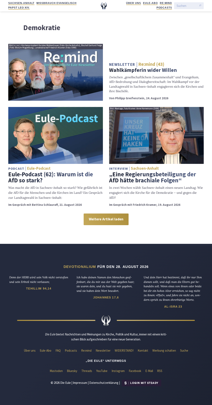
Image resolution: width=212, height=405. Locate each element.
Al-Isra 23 (173, 306)
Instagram (118, 371)
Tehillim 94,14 (38, 288)
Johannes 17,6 (106, 297)
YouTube (101, 371)
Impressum (80, 383)
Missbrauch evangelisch (56, 3)
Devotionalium (80, 267)
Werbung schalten (164, 350)
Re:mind (166, 3)
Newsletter (103, 350)
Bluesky (72, 371)
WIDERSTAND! (124, 350)
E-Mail (149, 371)
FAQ (58, 350)
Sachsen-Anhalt (21, 3)
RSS (159, 371)
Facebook (135, 371)
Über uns (133, 3)
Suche (184, 350)
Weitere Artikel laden (106, 219)
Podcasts (164, 7)
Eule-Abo (150, 3)
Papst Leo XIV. (19, 7)
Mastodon (56, 371)
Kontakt (143, 350)
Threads (86, 371)
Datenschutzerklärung (103, 383)
